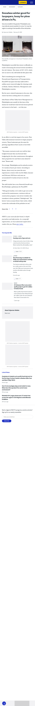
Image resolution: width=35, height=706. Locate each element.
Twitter (12, 208)
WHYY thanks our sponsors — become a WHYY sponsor (17, 132)
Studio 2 (15, 236)
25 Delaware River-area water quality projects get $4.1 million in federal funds (23, 286)
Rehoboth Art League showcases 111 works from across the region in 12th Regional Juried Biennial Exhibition (16, 397)
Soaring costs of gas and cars (21, 238)
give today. (20, 224)
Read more (7, 313)
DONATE (23, 2)
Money (4, 6)
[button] (4, 703)
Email (16, 208)
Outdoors (20, 6)
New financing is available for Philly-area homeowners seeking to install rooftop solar (22, 259)
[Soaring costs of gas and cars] (7, 240)
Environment (12, 6)
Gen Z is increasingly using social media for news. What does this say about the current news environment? (16, 388)
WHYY (6, 2)
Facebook (9, 208)
